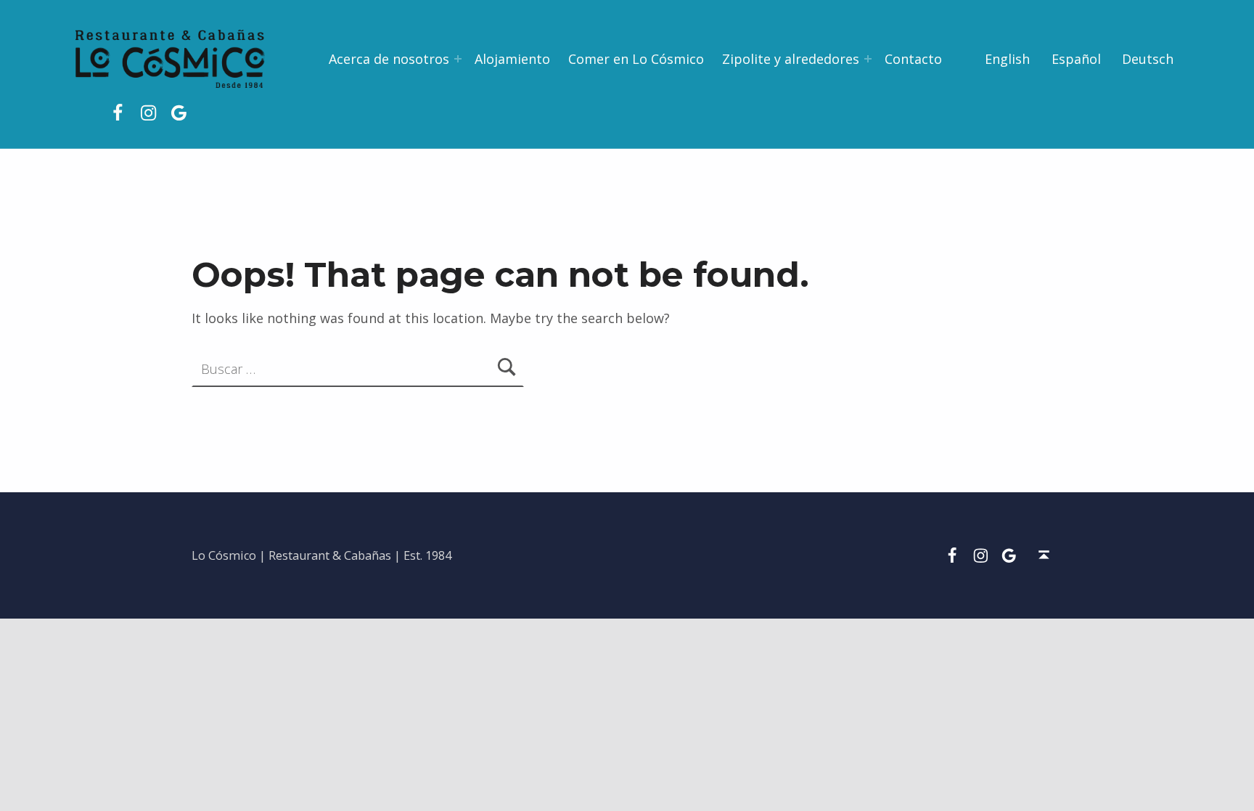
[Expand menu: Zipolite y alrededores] (868, 58)
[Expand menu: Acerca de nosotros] (458, 58)
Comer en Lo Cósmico (636, 59)
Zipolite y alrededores (790, 59)
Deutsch (1147, 59)
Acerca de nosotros (389, 59)
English (1007, 59)
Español (1076, 59)
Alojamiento (512, 59)
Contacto (913, 59)
